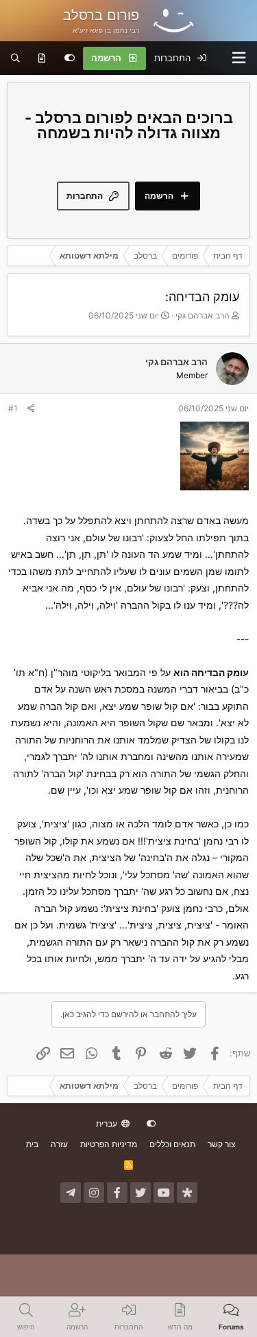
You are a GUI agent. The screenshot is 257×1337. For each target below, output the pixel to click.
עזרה (59, 1144)
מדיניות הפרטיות (108, 1144)
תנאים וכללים (172, 1144)
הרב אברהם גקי (202, 315)
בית (32, 1144)
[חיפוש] (15, 58)
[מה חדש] (42, 58)
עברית (107, 1123)
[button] (239, 58)
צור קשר (222, 1144)
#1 (13, 408)
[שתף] (31, 408)
